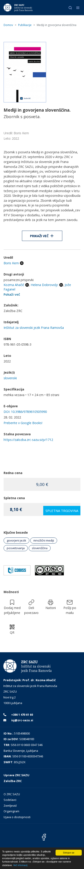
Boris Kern (11, 263)
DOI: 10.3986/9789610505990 (25, 412)
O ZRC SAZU (12, 794)
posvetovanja (16, 548)
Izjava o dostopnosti (17, 817)
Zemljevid (10, 806)
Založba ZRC (13, 781)
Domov (8, 25)
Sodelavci (10, 800)
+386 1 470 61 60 (22, 715)
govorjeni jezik (16, 540)
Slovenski (10, 378)
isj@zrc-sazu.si (22, 720)
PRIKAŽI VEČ (39, 236)
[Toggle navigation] (78, 8)
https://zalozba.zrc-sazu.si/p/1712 (28, 440)
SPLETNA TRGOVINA (61, 510)
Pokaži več (12, 294)
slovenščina (39, 548)
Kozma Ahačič (14, 285)
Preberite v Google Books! (23, 423)
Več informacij (20, 865)
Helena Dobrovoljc (44, 285)
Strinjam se (68, 852)
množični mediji (43, 540)
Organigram (11, 811)
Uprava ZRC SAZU (16, 775)
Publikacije (25, 25)
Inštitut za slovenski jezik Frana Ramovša (34, 327)
